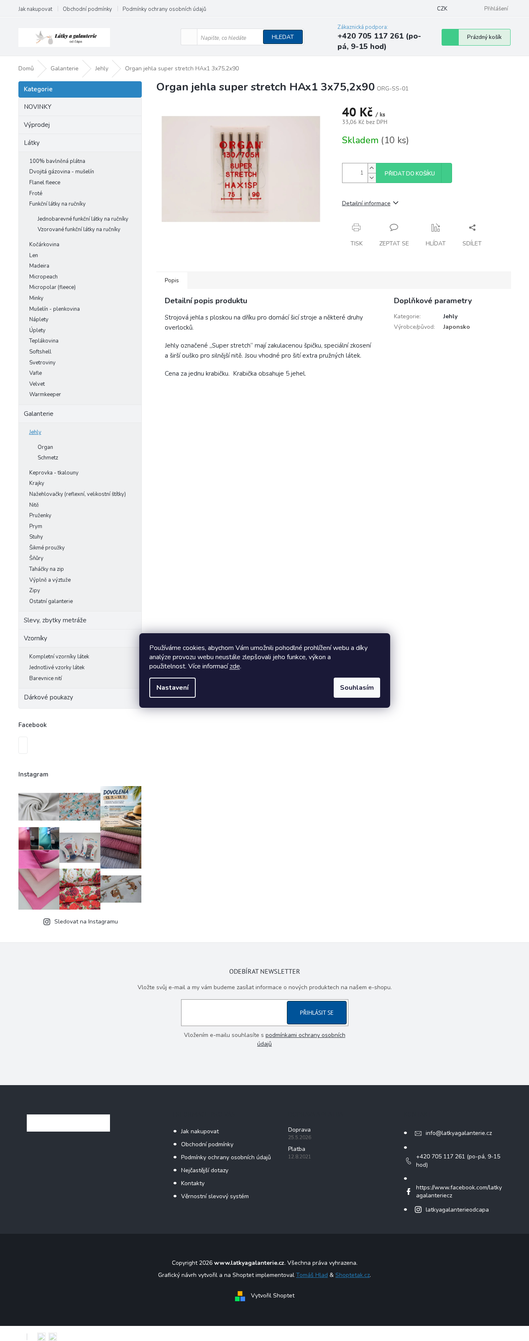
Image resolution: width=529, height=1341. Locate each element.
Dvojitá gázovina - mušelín (61, 171)
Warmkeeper (45, 394)
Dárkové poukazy (48, 697)
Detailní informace (366, 203)
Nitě (34, 505)
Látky (32, 143)
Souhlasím (357, 687)
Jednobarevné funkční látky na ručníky (83, 219)
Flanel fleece (44, 182)
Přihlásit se (317, 1012)
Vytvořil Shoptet (272, 1296)
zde (235, 666)
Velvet (37, 384)
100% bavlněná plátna (57, 161)
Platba (296, 1149)
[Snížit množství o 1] (372, 178)
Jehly (35, 432)
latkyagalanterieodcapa (457, 1210)
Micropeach (43, 277)
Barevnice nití (45, 678)
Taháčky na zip (46, 569)
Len (33, 255)
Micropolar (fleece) (52, 287)
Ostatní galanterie (51, 601)
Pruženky (40, 515)
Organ (45, 447)
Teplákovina (44, 341)
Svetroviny (42, 362)
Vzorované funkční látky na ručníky (79, 229)
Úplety (37, 330)
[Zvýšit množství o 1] (372, 168)
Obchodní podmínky (87, 9)
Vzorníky (35, 638)
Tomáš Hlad (312, 1275)
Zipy (34, 590)
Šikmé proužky (47, 548)
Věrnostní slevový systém (215, 1196)
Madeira (39, 266)
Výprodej (37, 125)
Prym (35, 526)
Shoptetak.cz (352, 1275)
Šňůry (36, 558)
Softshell (40, 352)
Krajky (36, 483)
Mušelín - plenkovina (54, 309)
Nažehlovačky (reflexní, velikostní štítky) (77, 494)
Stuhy (36, 537)
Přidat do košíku (410, 174)
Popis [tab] (172, 280)
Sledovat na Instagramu (86, 922)
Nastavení (172, 687)
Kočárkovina (44, 244)
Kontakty (192, 1183)
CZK (442, 9)
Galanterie (39, 414)
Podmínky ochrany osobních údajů (164, 9)
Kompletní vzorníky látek (59, 656)
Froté (35, 193)
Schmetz (48, 458)
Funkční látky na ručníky (57, 204)
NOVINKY (37, 107)
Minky (36, 298)
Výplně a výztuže (50, 580)
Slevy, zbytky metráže (55, 620)
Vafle (35, 373)
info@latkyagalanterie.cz (459, 1133)
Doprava (299, 1130)
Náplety (39, 319)
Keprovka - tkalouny (54, 473)
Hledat (283, 37)
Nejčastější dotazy (204, 1170)
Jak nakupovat (35, 9)
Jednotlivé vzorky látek (56, 667)
